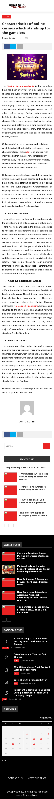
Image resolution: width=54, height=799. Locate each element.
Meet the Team (37, 778)
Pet (15, 683)
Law (4, 699)
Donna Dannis (8, 38)
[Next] (11, 525)
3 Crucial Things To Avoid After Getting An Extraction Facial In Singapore (30, 641)
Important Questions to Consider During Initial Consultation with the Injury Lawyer (32, 692)
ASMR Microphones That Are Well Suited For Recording (32, 668)
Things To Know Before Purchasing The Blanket (32, 488)
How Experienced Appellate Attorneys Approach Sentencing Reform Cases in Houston (32, 596)
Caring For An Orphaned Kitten (30, 679)
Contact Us (15, 778)
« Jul (4, 760)
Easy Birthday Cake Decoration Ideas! (25, 467)
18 (13, 744)
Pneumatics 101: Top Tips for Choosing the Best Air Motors (33, 476)
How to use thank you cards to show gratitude (32, 501)
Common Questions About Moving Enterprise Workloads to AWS (33, 555)
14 (34, 739)
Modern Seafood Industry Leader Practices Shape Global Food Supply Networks (33, 568)
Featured (6, 17)
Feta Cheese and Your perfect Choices (30, 655)
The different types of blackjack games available (33, 514)
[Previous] (6, 525)
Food (16, 661)
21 (34, 744)
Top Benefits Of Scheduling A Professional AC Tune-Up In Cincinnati (33, 609)
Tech (16, 673)
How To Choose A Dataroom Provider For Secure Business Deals (33, 581)
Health (5, 648)
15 (41, 739)
